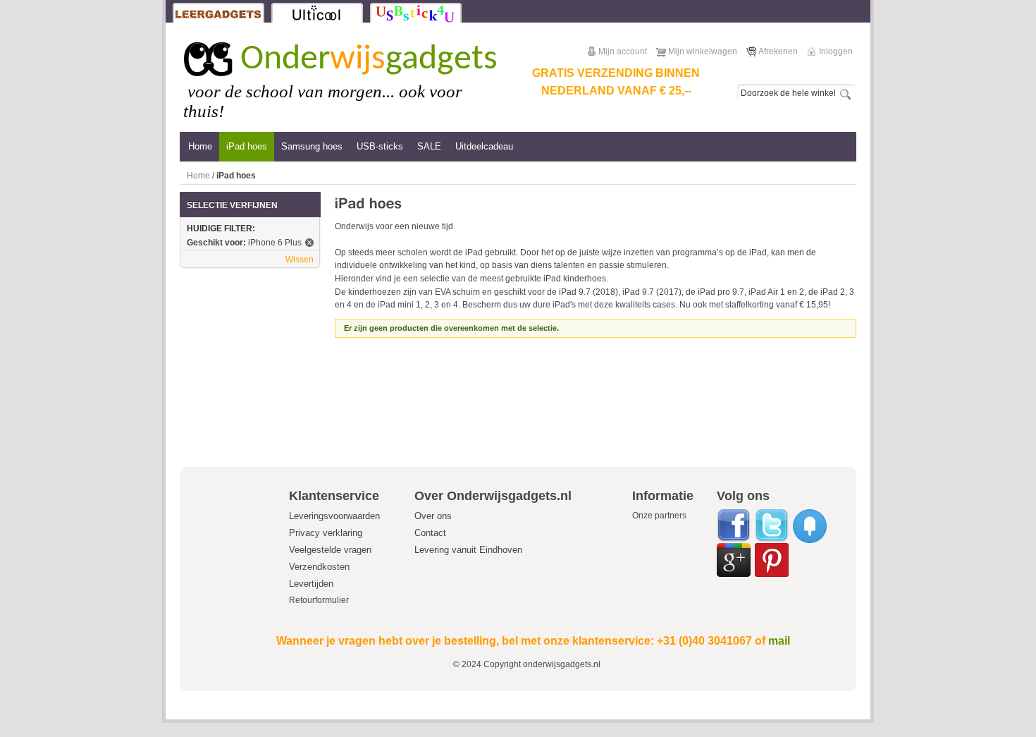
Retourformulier (319, 600)
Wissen (299, 259)
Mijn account (622, 51)
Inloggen (836, 51)
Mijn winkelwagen (702, 51)
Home (198, 176)
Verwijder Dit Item (309, 242)
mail (779, 641)
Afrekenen (778, 51)
